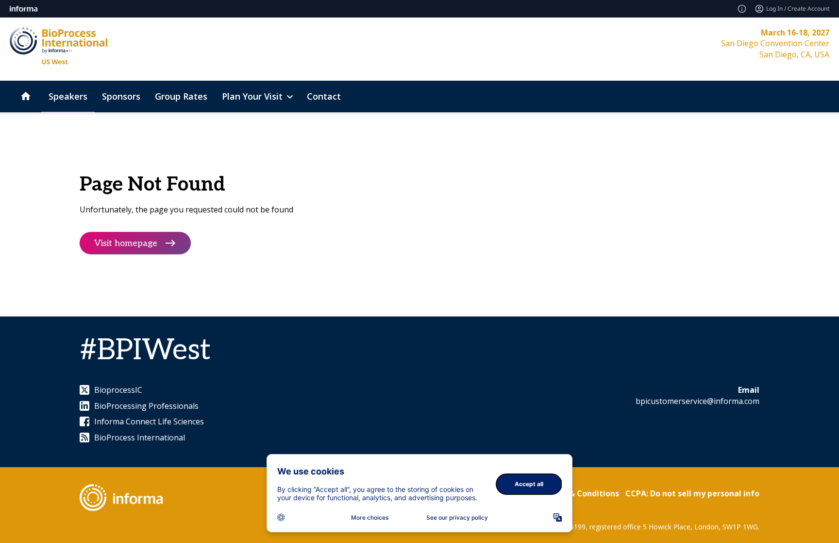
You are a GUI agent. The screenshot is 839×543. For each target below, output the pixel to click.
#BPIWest (145, 350)
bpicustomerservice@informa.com (697, 401)
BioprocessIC (118, 390)
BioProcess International (139, 437)
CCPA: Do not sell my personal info (692, 493)
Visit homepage (125, 243)
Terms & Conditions (580, 493)
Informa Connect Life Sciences (149, 421)
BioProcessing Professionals (146, 406)
